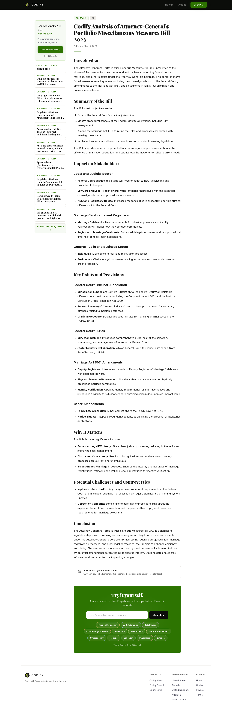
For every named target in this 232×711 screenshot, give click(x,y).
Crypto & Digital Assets (97, 631)
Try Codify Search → (50, 50)
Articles (182, 4)
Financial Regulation (107, 625)
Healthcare (119, 631)
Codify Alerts (156, 680)
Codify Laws (155, 690)
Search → (158, 615)
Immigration (144, 638)
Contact (200, 685)
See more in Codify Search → (50, 228)
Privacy (200, 690)
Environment (137, 631)
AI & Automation (130, 625)
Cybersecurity (97, 638)
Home (199, 680)
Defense (161, 638)
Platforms (168, 4)
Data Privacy (150, 625)
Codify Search (156, 685)
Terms (199, 694)
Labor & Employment (159, 631)
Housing (114, 638)
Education (128, 638)
